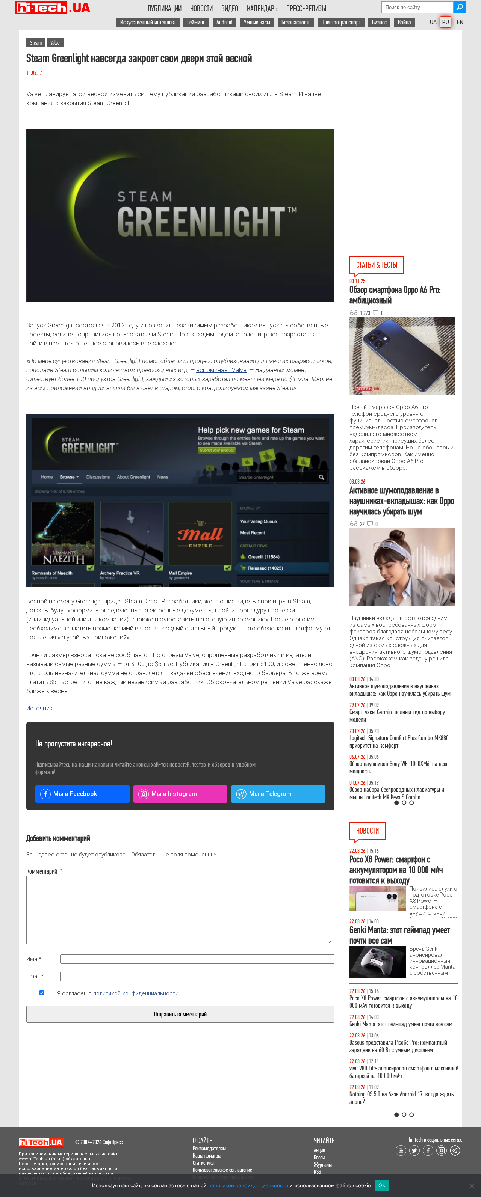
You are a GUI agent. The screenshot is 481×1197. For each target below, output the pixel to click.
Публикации (165, 9)
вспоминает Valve (221, 370)
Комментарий (41, 871)
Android (224, 22)
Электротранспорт (341, 22)
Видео (229, 9)
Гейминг (196, 22)
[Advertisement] (405, 98)
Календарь (262, 9)
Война (404, 22)
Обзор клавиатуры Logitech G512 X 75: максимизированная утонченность (391, 716)
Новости (201, 9)
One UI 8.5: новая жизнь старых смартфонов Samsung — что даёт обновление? (397, 690)
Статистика (203, 1162)
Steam (36, 42)
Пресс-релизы (306, 9)
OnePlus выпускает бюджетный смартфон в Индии (396, 1002)
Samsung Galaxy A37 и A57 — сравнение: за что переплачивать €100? (402, 767)
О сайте (202, 1140)
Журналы (323, 1164)
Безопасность (295, 22)
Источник (39, 708)
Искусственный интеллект (148, 22)
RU (445, 22)
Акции (319, 1150)
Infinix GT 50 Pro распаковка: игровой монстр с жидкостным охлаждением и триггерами (400, 741)
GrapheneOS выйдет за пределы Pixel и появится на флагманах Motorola (402, 1028)
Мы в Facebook (75, 793)
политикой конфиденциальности (135, 993)
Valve (55, 42)
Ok (381, 1185)
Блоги (319, 1157)
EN (460, 22)
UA (433, 22)
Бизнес (379, 22)
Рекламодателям (209, 1148)
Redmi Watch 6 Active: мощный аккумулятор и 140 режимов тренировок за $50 (403, 1079)
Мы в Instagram (174, 793)
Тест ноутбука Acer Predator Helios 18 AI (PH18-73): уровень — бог (400, 793)
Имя (33, 959)
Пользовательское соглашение (222, 1169)
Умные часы (257, 22)
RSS (317, 1171)
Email (35, 976)
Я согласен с (117, 993)
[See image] (180, 215)
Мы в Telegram (270, 793)
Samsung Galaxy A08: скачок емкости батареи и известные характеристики (401, 1105)
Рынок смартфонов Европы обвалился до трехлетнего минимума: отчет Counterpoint (395, 1053)
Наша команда (207, 1155)
